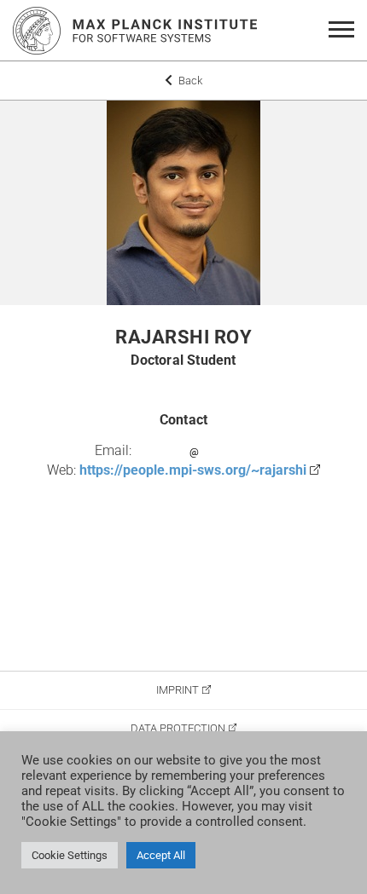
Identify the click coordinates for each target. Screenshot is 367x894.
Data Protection (178, 728)
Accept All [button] (161, 855)
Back (189, 80)
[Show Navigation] (344, 30)
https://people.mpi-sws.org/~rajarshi (192, 470)
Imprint (177, 689)
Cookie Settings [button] (70, 855)
